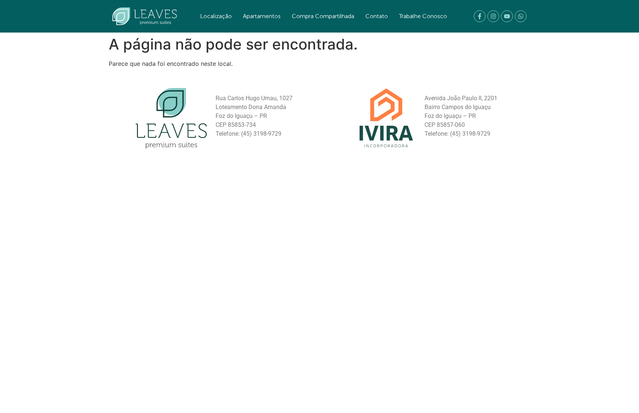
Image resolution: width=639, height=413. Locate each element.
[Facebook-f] (480, 16)
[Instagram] (493, 16)
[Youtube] (507, 16)
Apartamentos (262, 16)
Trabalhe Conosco (423, 16)
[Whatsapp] (521, 16)
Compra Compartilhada (323, 16)
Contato (376, 16)
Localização (216, 16)
